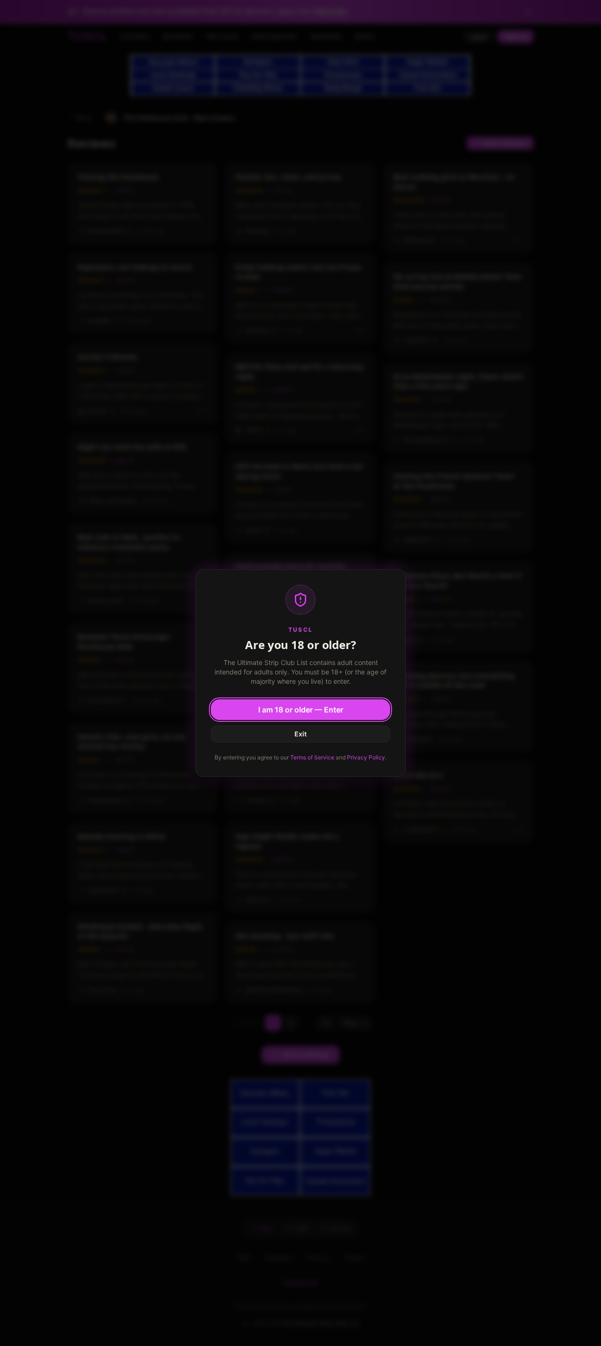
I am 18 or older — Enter (300, 709)
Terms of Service (312, 757)
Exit (300, 734)
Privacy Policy (366, 757)
